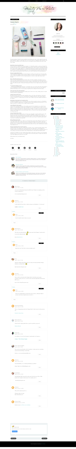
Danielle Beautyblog (19, 305)
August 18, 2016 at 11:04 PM (19, 388)
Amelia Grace (21, 206)
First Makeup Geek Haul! (59, 103)
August (57, 124)
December (57, 119)
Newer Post (13, 438)
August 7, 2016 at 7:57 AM (19, 260)
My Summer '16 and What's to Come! (59, 127)
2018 (55, 116)
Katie (16, 214)
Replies (13, 211)
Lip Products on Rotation (58, 139)
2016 (55, 118)
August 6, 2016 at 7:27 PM (19, 201)
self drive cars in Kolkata (25, 404)
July (56, 147)
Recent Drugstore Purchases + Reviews (59, 137)
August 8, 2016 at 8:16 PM (19, 215)
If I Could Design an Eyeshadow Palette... (59, 146)
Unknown (17, 200)
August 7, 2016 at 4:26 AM (19, 229)
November (57, 120)
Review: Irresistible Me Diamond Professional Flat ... (59, 141)
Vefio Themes (43, 443)
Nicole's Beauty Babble (19, 345)
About (58, 53)
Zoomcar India (18, 401)
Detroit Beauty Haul (59, 125)
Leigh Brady (17, 372)
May (56, 149)
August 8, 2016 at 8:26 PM (19, 291)
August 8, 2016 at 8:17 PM (19, 245)
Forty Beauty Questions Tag (59, 132)
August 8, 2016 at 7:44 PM (19, 346)
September (58, 123)
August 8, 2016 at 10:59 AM (19, 274)
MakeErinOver (18, 228)
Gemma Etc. (17, 332)
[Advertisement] (58, 72)
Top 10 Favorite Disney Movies (59, 108)
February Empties (19, 164)
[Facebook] (54, 43)
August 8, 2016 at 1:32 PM (19, 321)
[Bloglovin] (63, 43)
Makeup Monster (18, 319)
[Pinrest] (60, 43)
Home (58, 52)
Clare (16, 258)
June (56, 148)
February (57, 153)
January (57, 154)
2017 (55, 117)
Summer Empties (58, 144)
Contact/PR (58, 54)
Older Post (44, 438)
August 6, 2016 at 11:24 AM (19, 187)
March (57, 152)
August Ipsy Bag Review (58, 130)
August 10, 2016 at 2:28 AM (19, 374)
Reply (40, 195)
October (57, 122)
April (56, 151)
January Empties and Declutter (22, 171)
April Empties (18, 157)
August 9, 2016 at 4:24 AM (19, 361)
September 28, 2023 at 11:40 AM (20, 402)
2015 (55, 155)
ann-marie (17, 273)
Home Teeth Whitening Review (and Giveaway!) (59, 100)
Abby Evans (17, 186)
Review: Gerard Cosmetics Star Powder (58, 134)
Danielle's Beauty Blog (19, 313)
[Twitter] (56, 43)
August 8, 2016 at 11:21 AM (19, 306)
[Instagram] (58, 43)
